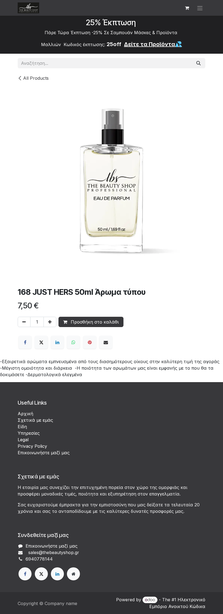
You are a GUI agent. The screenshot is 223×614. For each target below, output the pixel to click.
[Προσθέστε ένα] (50, 322)
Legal (23, 439)
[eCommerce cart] (186, 7)
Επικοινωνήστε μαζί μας (44, 452)
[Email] (105, 342)
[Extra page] (73, 573)
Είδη (22, 426)
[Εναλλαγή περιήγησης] (199, 8)
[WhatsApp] (73, 342)
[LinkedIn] (57, 342)
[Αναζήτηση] (198, 63)
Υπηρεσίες (29, 433)
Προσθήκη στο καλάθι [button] (94, 322)
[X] (41, 342)
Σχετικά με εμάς (35, 420)
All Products (36, 78)
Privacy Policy (32, 446)
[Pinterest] (89, 342)
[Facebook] (25, 342)
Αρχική (25, 413)
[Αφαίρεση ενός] (24, 322)
